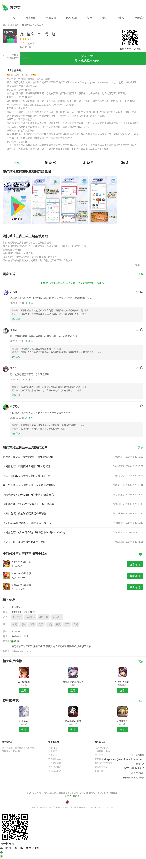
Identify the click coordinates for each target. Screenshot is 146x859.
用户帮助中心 (101, 747)
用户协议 (99, 755)
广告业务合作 (54, 762)
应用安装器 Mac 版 (11, 751)
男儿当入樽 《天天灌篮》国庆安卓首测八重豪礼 (29, 485)
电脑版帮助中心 (102, 751)
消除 (32, 624)
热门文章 (88, 162)
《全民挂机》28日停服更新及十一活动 (24, 541)
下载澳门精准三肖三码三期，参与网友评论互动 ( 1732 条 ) (73, 282)
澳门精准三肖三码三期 (11, 7)
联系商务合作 (54, 758)
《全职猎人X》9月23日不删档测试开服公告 (27, 523)
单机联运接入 (54, 770)
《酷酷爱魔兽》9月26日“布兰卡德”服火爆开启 (28, 494)
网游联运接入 (54, 766)
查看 (24, 690)
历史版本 (126, 162)
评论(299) (50, 162)
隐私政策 (14, 641)
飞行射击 (17, 617)
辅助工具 (43, 617)
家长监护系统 (101, 766)
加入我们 (52, 751)
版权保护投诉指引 (103, 762)
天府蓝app (24, 721)
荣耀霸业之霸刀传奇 (73, 681)
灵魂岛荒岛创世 (73, 721)
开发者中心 (53, 755)
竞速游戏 (57, 617)
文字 (40, 624)
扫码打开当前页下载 (130, 48)
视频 (58, 624)
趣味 (23, 624)
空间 (75, 624)
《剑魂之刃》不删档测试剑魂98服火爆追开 (27, 466)
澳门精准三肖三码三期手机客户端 (18, 747)
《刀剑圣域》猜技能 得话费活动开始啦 (24, 513)
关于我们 (52, 747)
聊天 (67, 624)
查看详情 (135, 564)
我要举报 (99, 770)
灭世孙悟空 (122, 721)
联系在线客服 (137, 772)
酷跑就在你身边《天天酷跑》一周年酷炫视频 (28, 456)
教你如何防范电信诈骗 (133, 777)
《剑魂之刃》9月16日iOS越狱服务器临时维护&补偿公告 (34, 532)
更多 (140, 274)
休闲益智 (30, 617)
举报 (1, 854)
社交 (49, 624)
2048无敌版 (24, 681)
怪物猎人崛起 (122, 681)
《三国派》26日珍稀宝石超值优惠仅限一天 (27, 475)
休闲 (14, 624)
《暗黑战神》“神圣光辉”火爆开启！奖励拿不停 (28, 504)
